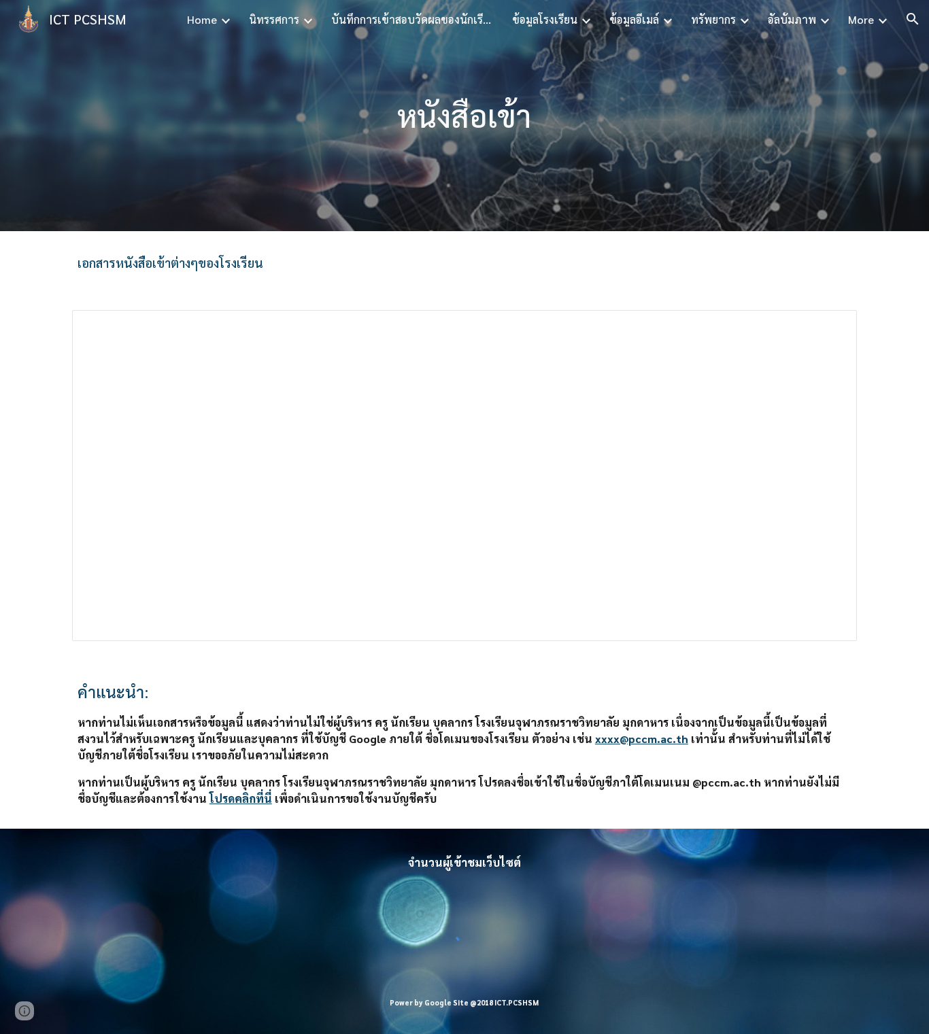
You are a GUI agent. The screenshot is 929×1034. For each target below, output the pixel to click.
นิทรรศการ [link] (274, 19)
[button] (912, 19)
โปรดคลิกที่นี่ (240, 798)
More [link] (861, 19)
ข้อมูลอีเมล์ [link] (634, 19)
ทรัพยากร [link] (713, 19)
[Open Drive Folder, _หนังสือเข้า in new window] (831, 327)
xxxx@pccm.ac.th (641, 738)
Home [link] (202, 19)
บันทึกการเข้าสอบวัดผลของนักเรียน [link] (412, 19)
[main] (464, 116)
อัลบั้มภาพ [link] (792, 19)
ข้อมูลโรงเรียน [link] (544, 19)
